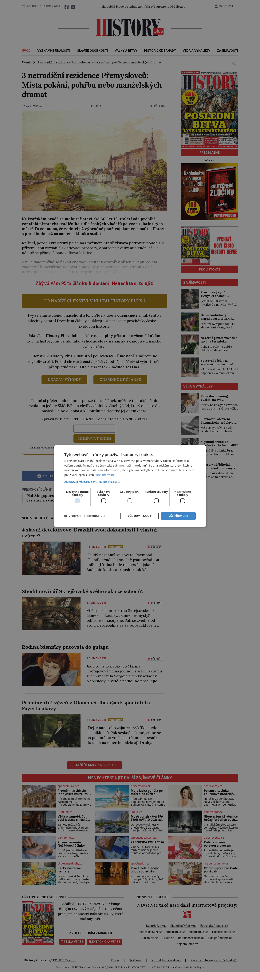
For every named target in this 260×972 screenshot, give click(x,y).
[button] (130, 481)
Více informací (104, 475)
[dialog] (130, 486)
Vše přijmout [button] (178, 516)
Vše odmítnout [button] (139, 516)
